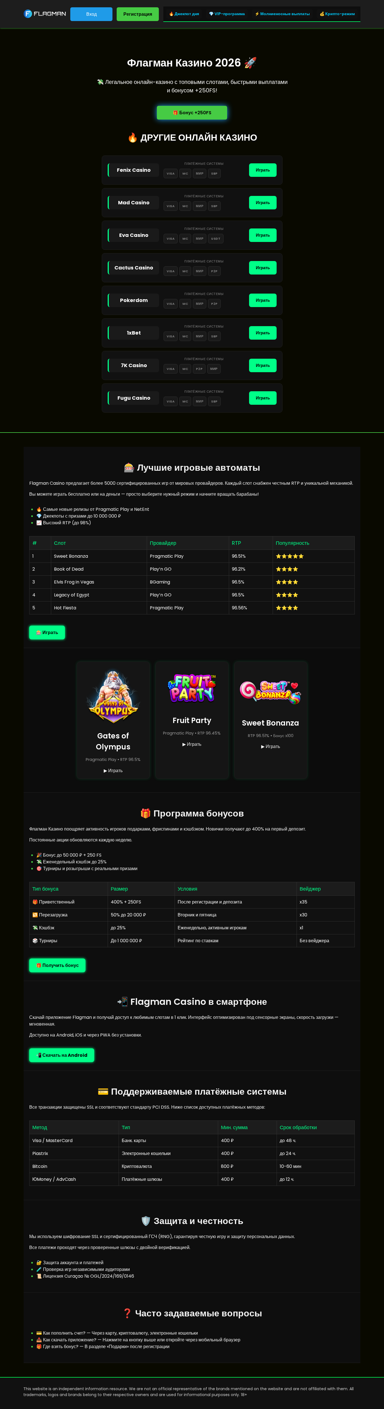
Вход (91, 14)
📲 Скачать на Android (61, 1055)
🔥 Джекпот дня (184, 14)
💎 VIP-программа (227, 14)
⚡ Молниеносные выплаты (282, 14)
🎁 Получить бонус (57, 965)
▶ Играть (113, 770)
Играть (263, 170)
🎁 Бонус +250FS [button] (192, 112)
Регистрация (137, 14)
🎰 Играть (47, 632)
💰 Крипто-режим (337, 14)
